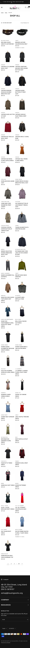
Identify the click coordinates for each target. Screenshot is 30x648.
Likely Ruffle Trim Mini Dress (22, 417)
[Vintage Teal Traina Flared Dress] (22, 149)
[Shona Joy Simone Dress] (22, 384)
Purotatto (3, 461)
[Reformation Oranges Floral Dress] (8, 429)
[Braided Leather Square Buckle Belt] (22, 32)
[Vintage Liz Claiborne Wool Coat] (8, 56)
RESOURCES (6, 605)
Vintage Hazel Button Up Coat (8, 115)
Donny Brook (18, 179)
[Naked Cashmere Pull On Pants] (8, 265)
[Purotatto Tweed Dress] (8, 453)
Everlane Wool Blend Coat (7, 181)
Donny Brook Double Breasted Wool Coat (21, 181)
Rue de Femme (18, 529)
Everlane (3, 179)
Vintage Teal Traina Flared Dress (21, 159)
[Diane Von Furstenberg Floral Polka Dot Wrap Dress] (8, 311)
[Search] (25, 7)
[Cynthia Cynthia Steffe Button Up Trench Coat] (8, 217)
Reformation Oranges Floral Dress (6, 440)
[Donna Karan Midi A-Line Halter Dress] (22, 336)
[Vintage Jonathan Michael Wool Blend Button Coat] (22, 56)
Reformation (4, 437)
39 (19, 563)
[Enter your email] (27, 619)
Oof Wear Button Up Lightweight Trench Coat (21, 205)
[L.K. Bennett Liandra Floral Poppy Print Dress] (22, 360)
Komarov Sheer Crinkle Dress (6, 395)
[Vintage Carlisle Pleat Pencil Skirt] (22, 104)
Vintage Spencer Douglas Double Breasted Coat (6, 92)
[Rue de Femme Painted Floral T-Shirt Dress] (22, 521)
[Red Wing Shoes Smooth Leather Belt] (8, 32)
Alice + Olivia (4, 505)
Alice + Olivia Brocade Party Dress (7, 508)
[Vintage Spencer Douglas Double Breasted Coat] (8, 80)
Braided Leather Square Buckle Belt (21, 43)
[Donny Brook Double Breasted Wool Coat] (22, 171)
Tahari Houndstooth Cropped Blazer (21, 228)
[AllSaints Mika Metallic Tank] (22, 287)
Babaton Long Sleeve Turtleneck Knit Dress (7, 299)
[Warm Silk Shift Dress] (8, 475)
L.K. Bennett (18, 368)
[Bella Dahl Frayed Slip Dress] (22, 311)
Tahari (17, 225)
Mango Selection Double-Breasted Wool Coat (6, 252)
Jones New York (5, 201)
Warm (2, 483)
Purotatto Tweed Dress (6, 463)
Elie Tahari (4, 529)
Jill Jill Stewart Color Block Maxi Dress (20, 509)
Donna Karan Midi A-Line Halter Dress (21, 347)
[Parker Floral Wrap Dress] (22, 453)
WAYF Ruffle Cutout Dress (21, 439)
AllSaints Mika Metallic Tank (19, 298)
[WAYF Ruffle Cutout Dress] (22, 429)
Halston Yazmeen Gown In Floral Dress (7, 371)
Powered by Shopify (5, 642)
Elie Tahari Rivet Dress (6, 532)
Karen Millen (4, 553)
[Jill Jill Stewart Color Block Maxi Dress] (22, 497)
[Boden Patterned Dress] (22, 475)
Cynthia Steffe (5, 225)
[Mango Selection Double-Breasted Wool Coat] (8, 241)
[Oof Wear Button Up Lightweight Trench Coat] (22, 193)
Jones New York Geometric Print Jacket (6, 205)
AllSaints (17, 295)
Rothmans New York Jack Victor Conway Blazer (21, 252)
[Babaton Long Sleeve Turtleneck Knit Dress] (8, 287)
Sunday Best (4, 414)
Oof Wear (17, 201)
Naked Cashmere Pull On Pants (7, 275)
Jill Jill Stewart (19, 505)
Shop (6, 12)
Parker (17, 461)
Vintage (3, 64)
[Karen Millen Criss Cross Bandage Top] (8, 545)
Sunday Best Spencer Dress (7, 417)
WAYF (16, 437)
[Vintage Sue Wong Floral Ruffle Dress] (8, 149)
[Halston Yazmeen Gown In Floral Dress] (8, 360)
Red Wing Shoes (5, 40)
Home (2, 12)
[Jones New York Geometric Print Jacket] (8, 193)
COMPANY (5, 600)
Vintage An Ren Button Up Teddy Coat (20, 92)
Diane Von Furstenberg (7, 319)
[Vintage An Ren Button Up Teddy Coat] (22, 80)
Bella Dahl (18, 319)
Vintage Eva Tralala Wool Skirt (7, 137)
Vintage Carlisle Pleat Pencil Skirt (20, 115)
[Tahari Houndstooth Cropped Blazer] (22, 217)
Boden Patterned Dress (20, 486)
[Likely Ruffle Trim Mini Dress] (22, 407)
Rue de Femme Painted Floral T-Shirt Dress (21, 532)
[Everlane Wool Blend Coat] (8, 171)
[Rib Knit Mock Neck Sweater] (22, 265)
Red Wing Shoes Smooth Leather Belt (7, 43)
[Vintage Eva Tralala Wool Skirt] (8, 126)
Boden (16, 483)
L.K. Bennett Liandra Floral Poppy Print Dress (21, 372)
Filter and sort (7, 22)
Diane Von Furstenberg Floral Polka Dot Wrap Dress (7, 324)
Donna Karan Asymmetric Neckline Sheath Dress (7, 348)
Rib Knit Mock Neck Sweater (21, 275)
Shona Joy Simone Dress (20, 395)
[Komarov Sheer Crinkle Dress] (8, 384)
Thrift (17, 40)
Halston (3, 368)
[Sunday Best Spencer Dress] (8, 407)
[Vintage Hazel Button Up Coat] (8, 104)
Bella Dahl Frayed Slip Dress (21, 322)
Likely (16, 414)
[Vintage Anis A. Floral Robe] (22, 126)
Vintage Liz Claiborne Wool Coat (7, 67)
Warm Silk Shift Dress (8, 485)
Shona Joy (18, 392)
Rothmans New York (20, 249)
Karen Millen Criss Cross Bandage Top (7, 556)
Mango (3, 249)
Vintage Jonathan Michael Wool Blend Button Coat (21, 68)
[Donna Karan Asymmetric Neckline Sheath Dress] (8, 336)
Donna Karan (4, 344)
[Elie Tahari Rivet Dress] (8, 521)
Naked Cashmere (5, 273)
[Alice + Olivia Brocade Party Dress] (8, 497)
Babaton (3, 295)
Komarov (3, 392)
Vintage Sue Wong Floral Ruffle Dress (7, 159)
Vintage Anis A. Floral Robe (22, 137)
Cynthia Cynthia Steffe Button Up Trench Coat (6, 229)
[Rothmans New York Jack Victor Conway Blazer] (22, 241)
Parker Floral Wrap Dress (21, 463)
